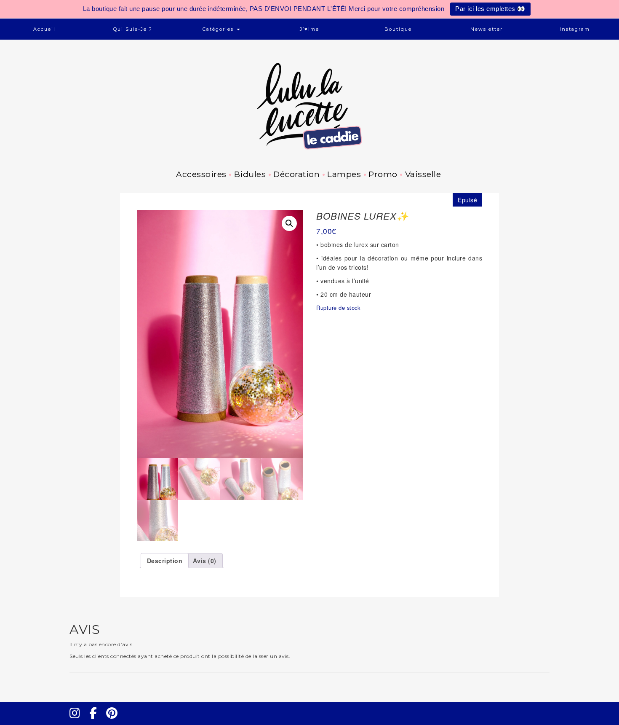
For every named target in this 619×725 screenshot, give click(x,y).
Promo (383, 174)
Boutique (398, 29)
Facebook (96, 720)
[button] (289, 223)
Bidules (250, 174)
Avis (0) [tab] (204, 560)
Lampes (344, 174)
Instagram (575, 29)
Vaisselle (423, 174)
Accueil (44, 29)
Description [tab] (165, 560)
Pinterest (114, 720)
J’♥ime (309, 29)
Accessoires (201, 174)
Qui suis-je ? (132, 29)
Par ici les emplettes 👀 (490, 8)
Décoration (296, 174)
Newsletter (486, 29)
